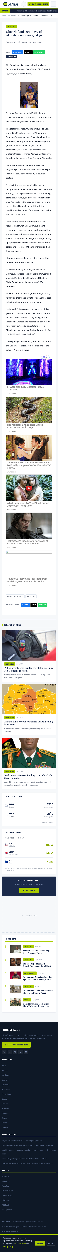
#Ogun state (31, 596)
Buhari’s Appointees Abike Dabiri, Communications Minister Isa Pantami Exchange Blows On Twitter (38, 967)
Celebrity (5, 1075)
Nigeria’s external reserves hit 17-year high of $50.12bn (22, 1140)
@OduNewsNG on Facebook (34, 1222)
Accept (40, 1243)
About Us (5, 1176)
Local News (12, 15)
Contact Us (6, 1181)
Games (4, 1118)
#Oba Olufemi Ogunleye (15, 596)
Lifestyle (5, 1127)
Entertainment (29, 973)
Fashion (5, 1103)
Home (4, 15)
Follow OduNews (29, 890)
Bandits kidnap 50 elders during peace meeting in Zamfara (28, 723)
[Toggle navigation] (53, 4)
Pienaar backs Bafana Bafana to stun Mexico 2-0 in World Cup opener (28, 1145)
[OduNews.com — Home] (10, 4)
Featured (5, 1108)
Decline (51, 1243)
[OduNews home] (29, 1030)
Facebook (18, 52)
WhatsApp (40, 52)
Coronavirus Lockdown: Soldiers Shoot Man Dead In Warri (38, 991)
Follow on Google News (39, 4)
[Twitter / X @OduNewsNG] (4, 1052)
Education (6, 1089)
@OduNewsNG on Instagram (11, 1227)
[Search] (23, 4)
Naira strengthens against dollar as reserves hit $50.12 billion (24, 1158)
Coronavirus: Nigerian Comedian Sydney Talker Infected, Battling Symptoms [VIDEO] (37, 979)
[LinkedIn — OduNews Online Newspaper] (20, 1052)
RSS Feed (5, 1205)
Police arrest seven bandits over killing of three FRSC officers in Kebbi (28, 669)
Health (4, 1122)
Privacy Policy (7, 1190)
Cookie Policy (7, 1195)
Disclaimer (6, 1200)
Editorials (5, 1084)
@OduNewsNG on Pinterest (10, 1231)
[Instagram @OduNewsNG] (15, 1052)
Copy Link (12, 57)
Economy (27, 1000)
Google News (7, 1209)
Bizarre (4, 1070)
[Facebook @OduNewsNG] (10, 1052)
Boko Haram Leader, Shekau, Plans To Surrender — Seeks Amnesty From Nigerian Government (36, 1007)
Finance (5, 1113)
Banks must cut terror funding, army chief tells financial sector (28, 777)
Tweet (29, 52)
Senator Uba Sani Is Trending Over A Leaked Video (36, 951)
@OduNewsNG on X (18, 1222)
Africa (4, 1065)
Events (4, 1099)
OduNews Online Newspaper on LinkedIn (34, 1227)
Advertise (5, 1186)
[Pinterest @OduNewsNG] (26, 1052)
